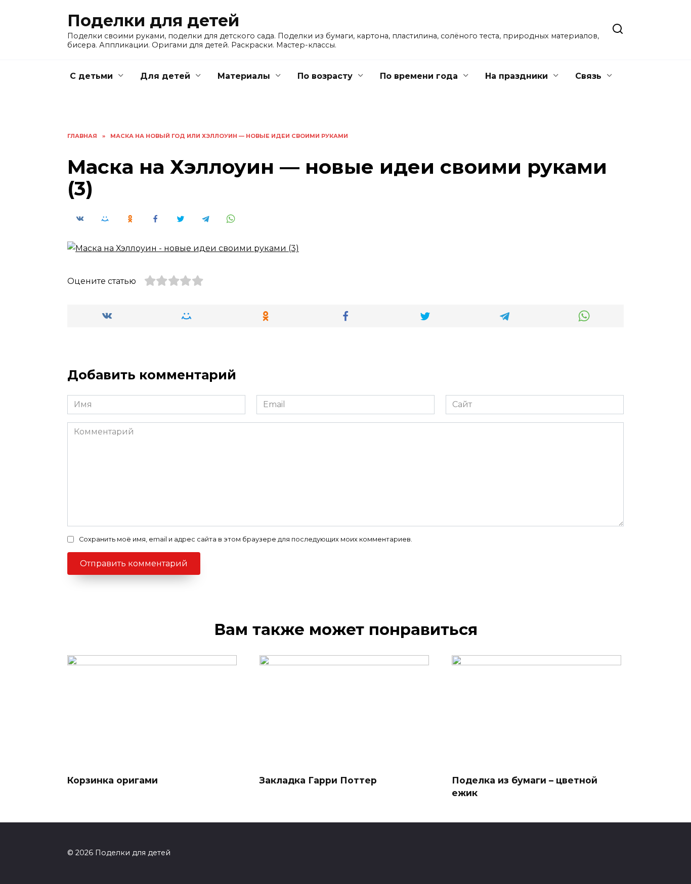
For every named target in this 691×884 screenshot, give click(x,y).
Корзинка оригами (112, 780)
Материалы (244, 76)
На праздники (516, 76)
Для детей (165, 76)
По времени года (419, 76)
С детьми (91, 76)
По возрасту (325, 76)
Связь (588, 76)
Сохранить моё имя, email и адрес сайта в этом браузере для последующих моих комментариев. (245, 539)
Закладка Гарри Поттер (318, 780)
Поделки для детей (153, 20)
